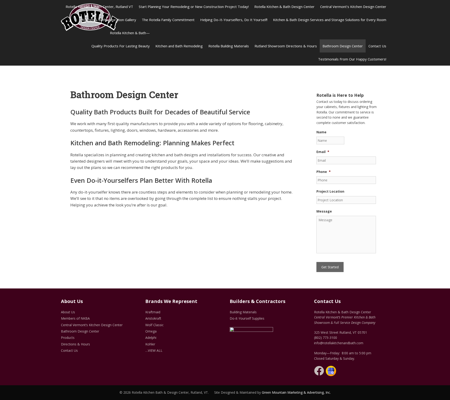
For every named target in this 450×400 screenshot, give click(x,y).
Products (68, 337)
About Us (68, 312)
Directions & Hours (75, 344)
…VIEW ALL (153, 350)
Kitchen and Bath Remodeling (179, 46)
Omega (151, 331)
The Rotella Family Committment (168, 19)
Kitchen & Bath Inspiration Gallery (109, 19)
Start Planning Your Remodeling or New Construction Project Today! (194, 6)
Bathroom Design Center (342, 46)
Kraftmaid (152, 312)
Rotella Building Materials (228, 46)
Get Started (330, 267)
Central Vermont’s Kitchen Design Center (353, 6)
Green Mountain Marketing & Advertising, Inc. (296, 392)
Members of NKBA (75, 318)
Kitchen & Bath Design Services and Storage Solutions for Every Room (329, 19)
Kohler (150, 344)
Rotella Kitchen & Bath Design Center (284, 6)
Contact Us (377, 46)
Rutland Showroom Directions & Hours (286, 46)
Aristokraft (153, 318)
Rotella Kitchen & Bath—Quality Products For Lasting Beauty (120, 39)
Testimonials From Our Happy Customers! (352, 59)
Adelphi (150, 337)
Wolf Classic (154, 325)
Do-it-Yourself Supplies (247, 318)
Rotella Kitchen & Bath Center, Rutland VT (99, 6)
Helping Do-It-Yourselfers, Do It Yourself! (233, 19)
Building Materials (243, 312)
